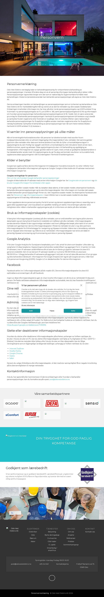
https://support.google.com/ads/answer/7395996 (26, 325)
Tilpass (52, 311)
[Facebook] (52, 578)
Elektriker (33, 532)
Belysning (52, 532)
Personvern (19, 195)
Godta (73, 311)
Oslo (33, 535)
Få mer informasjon (28, 305)
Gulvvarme (52, 538)
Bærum (33, 538)
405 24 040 (44, 564)
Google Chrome (15, 353)
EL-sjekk (52, 545)
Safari (11, 358)
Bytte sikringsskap (52, 535)
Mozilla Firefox (15, 351)
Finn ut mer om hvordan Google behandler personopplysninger (33, 178)
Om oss (71, 532)
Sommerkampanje (71, 545)
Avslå (31, 311)
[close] (81, 285)
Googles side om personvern (80, 180)
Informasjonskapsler (35, 195)
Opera (12, 356)
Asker (33, 541)
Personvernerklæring (40, 593)
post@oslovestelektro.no (59, 379)
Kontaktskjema (62, 564)
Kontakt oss (90, 532)
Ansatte (71, 535)
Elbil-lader (52, 541)
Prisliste (71, 541)
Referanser (71, 538)
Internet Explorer (16, 349)
